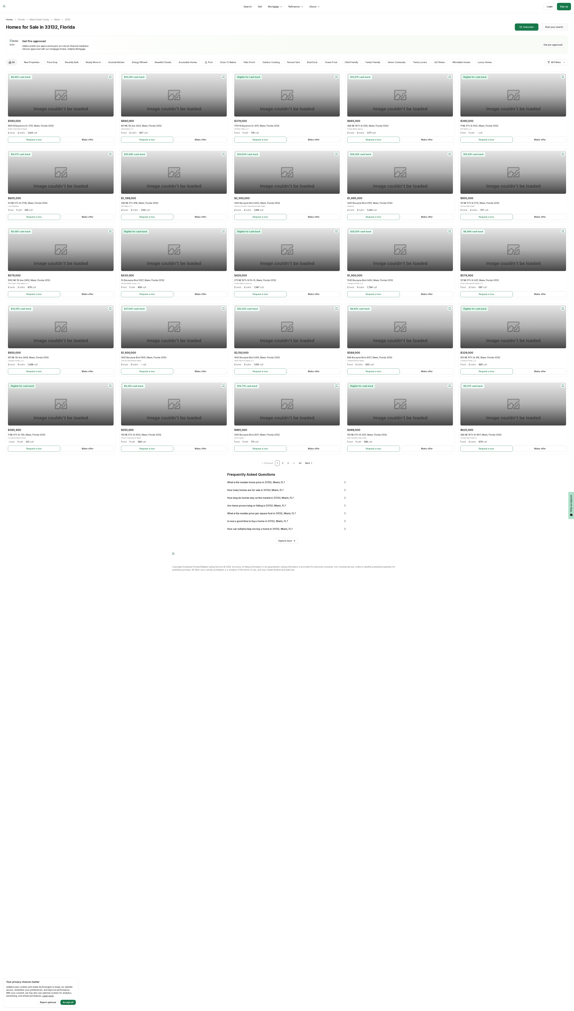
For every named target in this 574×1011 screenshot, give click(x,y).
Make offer (87, 139)
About (312, 6)
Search (248, 6)
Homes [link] (9, 19)
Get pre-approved (553, 44)
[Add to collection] (110, 77)
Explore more (285, 540)
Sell (260, 6)
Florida (21, 19)
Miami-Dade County (39, 19)
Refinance (294, 6)
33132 (67, 19)
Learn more (48, 996)
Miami (57, 19)
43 (300, 463)
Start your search (554, 27)
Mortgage (273, 6)
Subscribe (528, 27)
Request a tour (34, 139)
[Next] (109, 95)
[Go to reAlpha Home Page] (11, 6)
